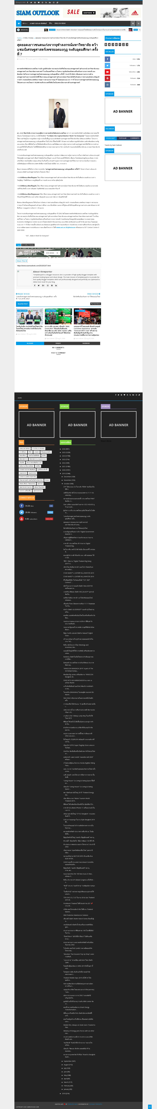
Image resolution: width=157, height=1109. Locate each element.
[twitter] (31, 2)
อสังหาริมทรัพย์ (39, 487)
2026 (64, 449)
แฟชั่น (38, 466)
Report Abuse (106, 441)
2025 (64, 452)
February (67, 1086)
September (68, 1061)
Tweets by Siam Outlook (113, 145)
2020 (64, 470)
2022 (64, 463)
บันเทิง (113, 30)
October (67, 484)
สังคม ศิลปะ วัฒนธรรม (27, 484)
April (65, 1079)
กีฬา (30, 452)
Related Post (23, 304)
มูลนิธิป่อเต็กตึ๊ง (43, 469)
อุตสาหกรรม (38, 491)
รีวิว (50, 23)
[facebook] (27, 2)
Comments (134, 138)
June (65, 1072)
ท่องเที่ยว (23, 455)
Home (19, 38)
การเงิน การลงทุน (28, 38)
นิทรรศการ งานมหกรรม (38, 459)
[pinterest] (35, 2)
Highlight (110, 138)
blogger (30, 343)
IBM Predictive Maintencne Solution (75, 915)
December (68, 477)
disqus (58, 343)
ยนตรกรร (23, 473)
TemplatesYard (72, 1104)
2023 (64, 459)
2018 (64, 1093)
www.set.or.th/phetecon (65, 227)
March (66, 1082)
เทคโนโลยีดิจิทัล (34, 455)
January (66, 1089)
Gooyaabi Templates (95, 1104)
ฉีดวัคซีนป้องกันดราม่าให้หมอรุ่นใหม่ (75, 528)
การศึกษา (23, 452)
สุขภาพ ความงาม (26, 487)
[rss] (46, 2)
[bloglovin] (38, 2)
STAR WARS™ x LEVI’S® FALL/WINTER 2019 (78, 573)
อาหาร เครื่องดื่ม (25, 491)
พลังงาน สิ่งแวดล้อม (26, 466)
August (66, 1065)
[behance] (49, 2)
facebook (86, 343)
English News (60, 23)
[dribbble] (42, 2)
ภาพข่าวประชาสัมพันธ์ (38, 23)
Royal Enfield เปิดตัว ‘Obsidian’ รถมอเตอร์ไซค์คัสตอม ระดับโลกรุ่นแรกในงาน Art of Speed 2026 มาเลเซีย (69, 30)
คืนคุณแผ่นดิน (46, 452)
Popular (123, 138)
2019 (64, 473)
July (65, 1068)
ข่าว (24, 23)
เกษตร (36, 452)
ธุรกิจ (44, 455)
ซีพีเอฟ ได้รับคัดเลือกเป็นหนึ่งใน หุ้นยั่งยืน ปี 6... (78, 804)
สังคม (47, 480)
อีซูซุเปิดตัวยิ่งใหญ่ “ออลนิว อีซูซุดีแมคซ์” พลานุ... (79, 837)
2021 (64, 466)
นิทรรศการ (23, 459)
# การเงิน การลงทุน (28, 245)
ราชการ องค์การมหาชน (28, 476)
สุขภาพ (40, 484)
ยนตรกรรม (30, 30)
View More (96, 304)
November (68, 480)
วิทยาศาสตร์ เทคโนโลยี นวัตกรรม (31, 480)
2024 (64, 456)
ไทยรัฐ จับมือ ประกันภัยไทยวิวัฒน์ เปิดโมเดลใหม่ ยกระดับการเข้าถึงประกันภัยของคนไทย (29, 329)
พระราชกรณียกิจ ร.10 (34, 462)
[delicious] (57, 2)
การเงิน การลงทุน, (42, 59)
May (65, 1075)
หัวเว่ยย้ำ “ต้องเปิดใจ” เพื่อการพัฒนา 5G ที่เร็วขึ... (79, 841)
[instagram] (53, 2)
